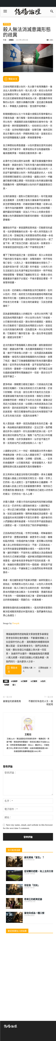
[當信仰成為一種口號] (14, 917)
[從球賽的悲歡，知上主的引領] (14, 875)
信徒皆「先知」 (32, 885)
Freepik (15, 623)
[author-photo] (28, 730)
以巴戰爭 (24, 681)
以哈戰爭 (14, 681)
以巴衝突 (34, 681)
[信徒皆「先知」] (14, 889)
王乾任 (11, 40)
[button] (52, 12)
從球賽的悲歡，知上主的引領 (38, 871)
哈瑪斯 (6, 685)
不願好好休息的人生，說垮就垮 (40, 703)
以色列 (42, 681)
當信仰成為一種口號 (34, 913)
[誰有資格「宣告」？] (14, 861)
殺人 (14, 685)
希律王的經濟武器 (33, 899)
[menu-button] (5, 12)
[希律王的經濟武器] (14, 903)
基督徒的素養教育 (12, 701)
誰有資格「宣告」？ (34, 857)
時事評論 (7, 24)
